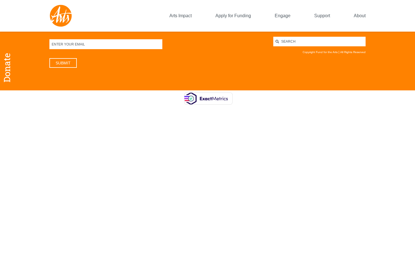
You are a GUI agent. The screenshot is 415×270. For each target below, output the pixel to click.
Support (322, 15)
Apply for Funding (233, 15)
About (360, 15)
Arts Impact (180, 15)
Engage (282, 15)
